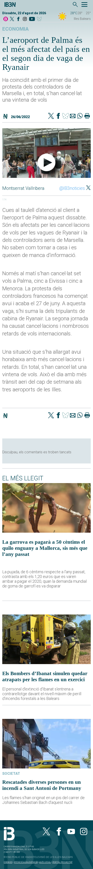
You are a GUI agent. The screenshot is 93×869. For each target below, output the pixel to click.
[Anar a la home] (5, 19)
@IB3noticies (72, 188)
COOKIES (8, 862)
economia (15, 29)
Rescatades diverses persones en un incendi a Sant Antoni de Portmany (41, 785)
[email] (73, 116)
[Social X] (12, 19)
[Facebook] (18, 19)
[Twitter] (51, 116)
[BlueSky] (40, 19)
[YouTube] (32, 19)
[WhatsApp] (80, 116)
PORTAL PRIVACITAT (62, 862)
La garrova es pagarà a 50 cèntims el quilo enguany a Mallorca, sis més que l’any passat (44, 548)
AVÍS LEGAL (45, 862)
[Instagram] (25, 19)
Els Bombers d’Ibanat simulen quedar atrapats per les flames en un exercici (44, 676)
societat (11, 773)
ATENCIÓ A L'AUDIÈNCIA (26, 862)
